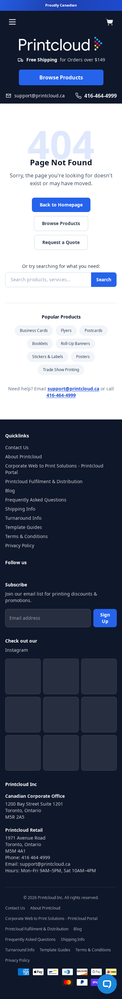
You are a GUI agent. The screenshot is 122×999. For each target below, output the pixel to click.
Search (103, 279)
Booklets (40, 343)
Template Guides (23, 527)
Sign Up (105, 618)
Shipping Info (20, 509)
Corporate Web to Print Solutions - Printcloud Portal (54, 469)
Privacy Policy (19, 545)
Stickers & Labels (47, 356)
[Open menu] (12, 22)
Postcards (93, 330)
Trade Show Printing (61, 369)
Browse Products (61, 77)
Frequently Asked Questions (35, 500)
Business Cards (34, 330)
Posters (83, 356)
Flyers (66, 330)
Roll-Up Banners (75, 343)
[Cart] (109, 22)
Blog (10, 490)
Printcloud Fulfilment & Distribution (44, 481)
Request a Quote (61, 242)
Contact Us (17, 447)
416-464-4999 (61, 395)
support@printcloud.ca (73, 388)
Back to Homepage (61, 205)
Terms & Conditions (26, 536)
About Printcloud (23, 456)
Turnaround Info (23, 518)
